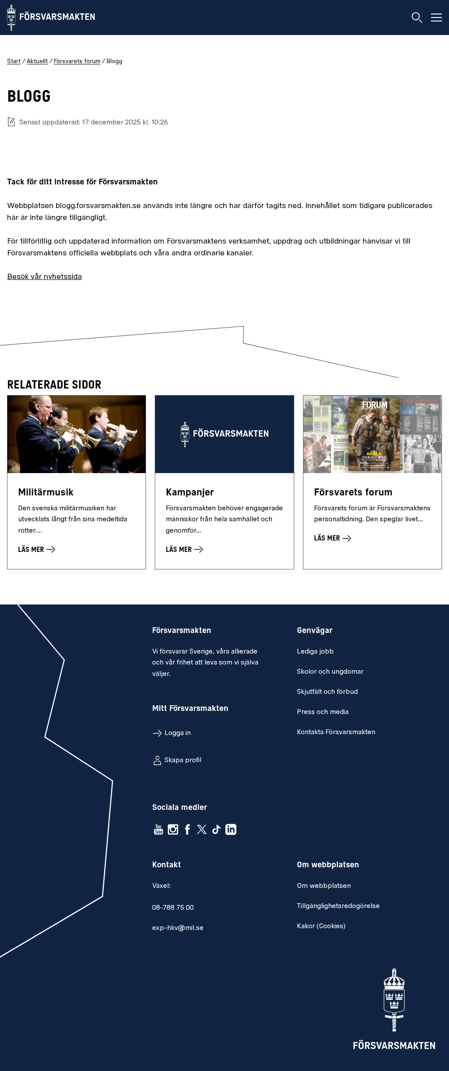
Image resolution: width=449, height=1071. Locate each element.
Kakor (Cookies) (321, 926)
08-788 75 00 (173, 908)
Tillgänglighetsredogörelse (338, 906)
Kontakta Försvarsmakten (336, 732)
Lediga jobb (315, 651)
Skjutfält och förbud (327, 692)
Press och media (323, 712)
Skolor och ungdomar (330, 671)
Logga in (177, 733)
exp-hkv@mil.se (177, 928)
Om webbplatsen (324, 886)
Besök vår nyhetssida (44, 277)
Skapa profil (182, 760)
